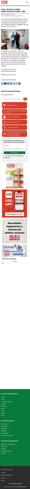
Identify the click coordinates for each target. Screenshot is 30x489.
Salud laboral (4, 433)
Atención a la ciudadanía (8, 444)
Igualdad (3, 431)
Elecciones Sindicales (6, 15)
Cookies (3, 472)
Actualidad (4, 426)
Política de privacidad (7, 469)
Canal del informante (6, 475)
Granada (3, 406)
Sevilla (3, 415)
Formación (4, 428)
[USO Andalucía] (4, 3)
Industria (3, 449)
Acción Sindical (5, 424)
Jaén (2, 411)
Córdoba (3, 404)
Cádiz (2, 399)
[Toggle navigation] (27, 2)
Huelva (3, 408)
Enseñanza (4, 446)
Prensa (3, 478)
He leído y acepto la (13, 156)
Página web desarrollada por (15, 486)
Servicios (3, 453)
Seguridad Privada (18, 15)
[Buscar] (25, 99)
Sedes (2, 480)
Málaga (3, 413)
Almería (3, 397)
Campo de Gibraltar (6, 401)
